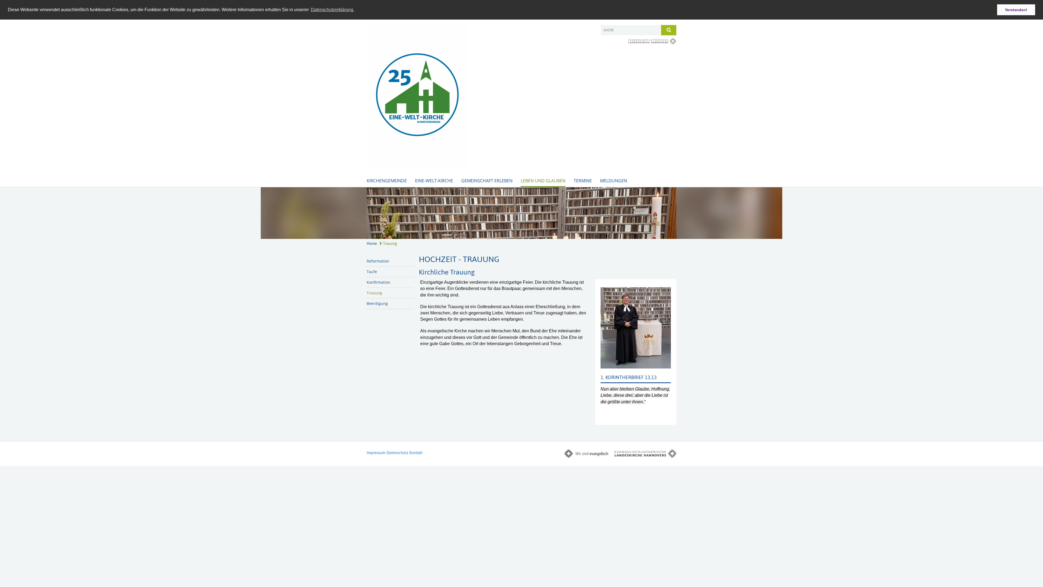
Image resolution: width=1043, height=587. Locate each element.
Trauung (389, 243)
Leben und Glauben (543, 181)
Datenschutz (397, 453)
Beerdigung (377, 303)
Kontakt (416, 453)
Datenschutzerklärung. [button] (332, 9)
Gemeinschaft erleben (487, 181)
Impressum (376, 453)
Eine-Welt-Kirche (434, 181)
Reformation (378, 261)
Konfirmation (378, 282)
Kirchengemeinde (387, 181)
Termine (583, 181)
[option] (521, 213)
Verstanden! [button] (1016, 10)
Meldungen (613, 181)
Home (372, 243)
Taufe (372, 271)
